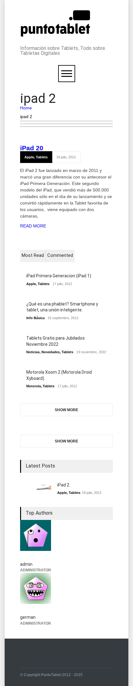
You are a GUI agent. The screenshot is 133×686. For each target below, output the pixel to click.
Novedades (50, 352)
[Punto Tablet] (55, 33)
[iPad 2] (35, 487)
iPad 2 (30, 148)
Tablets (42, 157)
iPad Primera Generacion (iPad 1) (58, 275)
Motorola (33, 386)
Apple (29, 157)
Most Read (33, 255)
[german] (66, 592)
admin (26, 564)
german (28, 617)
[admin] (66, 539)
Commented (60, 255)
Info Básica (35, 318)
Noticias (33, 352)
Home (26, 107)
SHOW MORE (66, 410)
